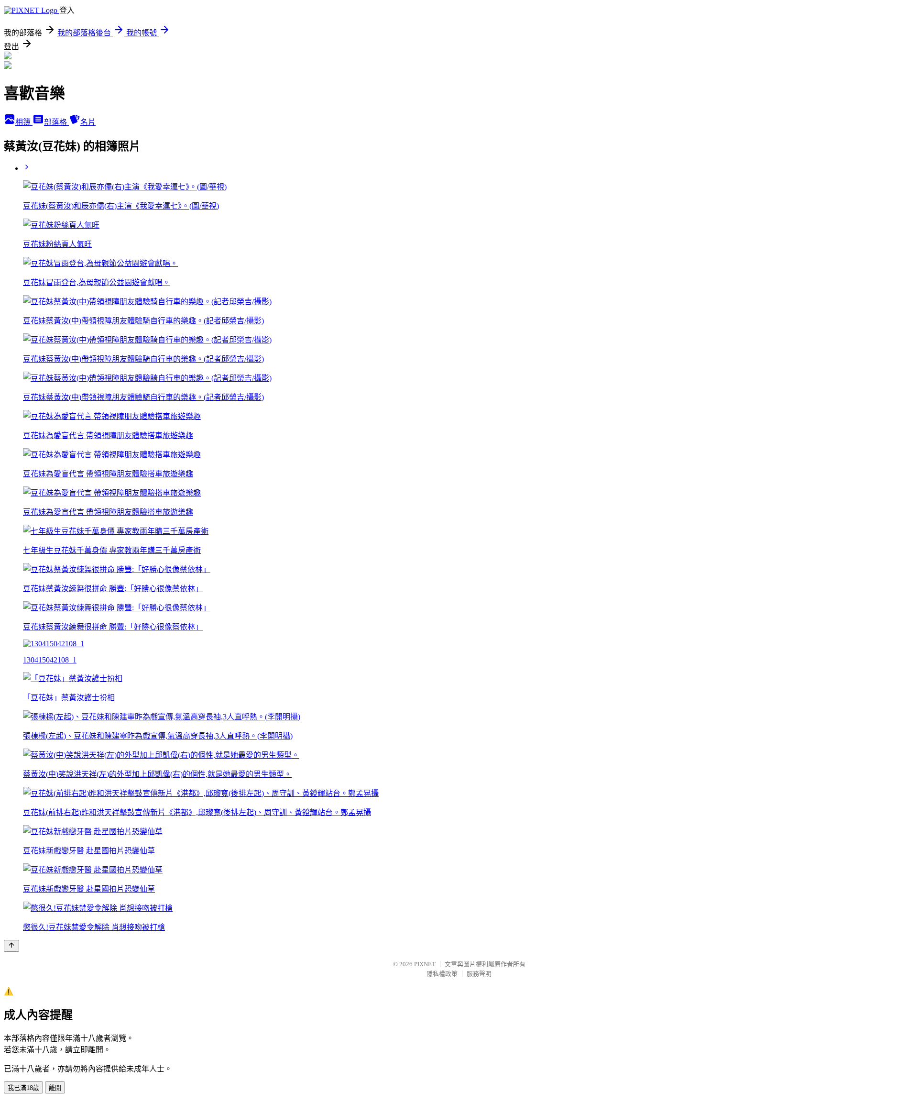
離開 (55, 1088)
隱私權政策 (442, 973)
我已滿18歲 (23, 1088)
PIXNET (425, 964)
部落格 (56, 122)
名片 (88, 122)
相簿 (24, 122)
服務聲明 (479, 973)
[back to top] (11, 946)
